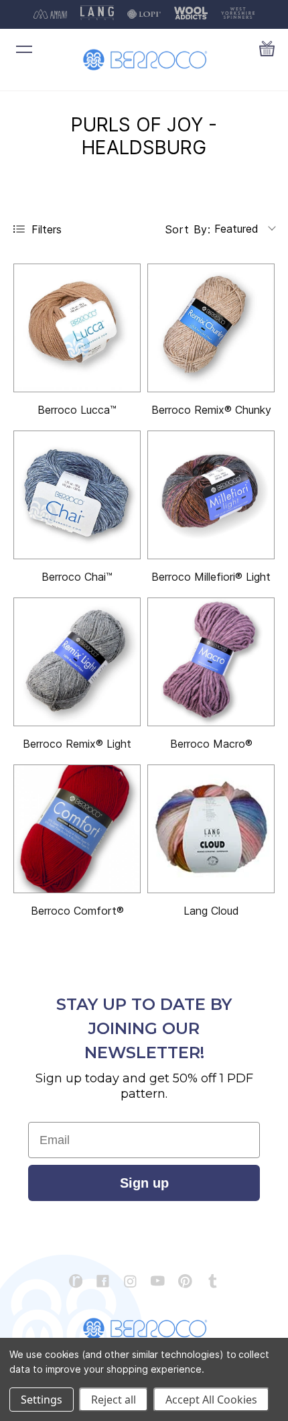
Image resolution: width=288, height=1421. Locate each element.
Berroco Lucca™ (77, 409)
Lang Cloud (211, 910)
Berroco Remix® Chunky (211, 409)
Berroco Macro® (211, 743)
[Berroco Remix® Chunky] (211, 328)
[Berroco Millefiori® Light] (211, 495)
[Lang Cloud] (211, 829)
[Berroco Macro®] (211, 662)
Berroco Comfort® (77, 910)
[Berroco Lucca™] (77, 328)
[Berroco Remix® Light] (77, 662)
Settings (41, 1399)
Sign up (144, 1183)
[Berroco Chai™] (77, 495)
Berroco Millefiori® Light (211, 576)
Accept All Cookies (211, 1399)
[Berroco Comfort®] (77, 829)
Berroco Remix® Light (77, 743)
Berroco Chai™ (77, 576)
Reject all (113, 1399)
